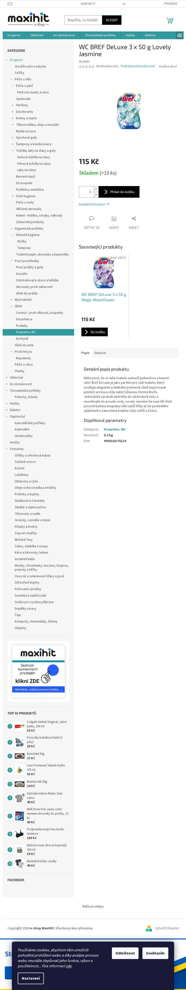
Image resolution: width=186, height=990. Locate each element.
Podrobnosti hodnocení (138, 66)
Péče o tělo (23, 79)
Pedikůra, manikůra (30, 189)
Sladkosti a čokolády (30, 500)
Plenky (19, 371)
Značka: (168, 66)
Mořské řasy (24, 539)
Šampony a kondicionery (34, 144)
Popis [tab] (85, 353)
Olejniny (20, 628)
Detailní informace (92, 204)
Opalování (23, 99)
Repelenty (23, 358)
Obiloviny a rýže (26, 481)
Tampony (24, 248)
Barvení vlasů (25, 176)
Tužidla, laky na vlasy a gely (36, 150)
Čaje (18, 615)
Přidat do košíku (122, 192)
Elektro (15, 410)
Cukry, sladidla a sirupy (31, 546)
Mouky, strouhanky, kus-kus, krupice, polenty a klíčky (42, 567)
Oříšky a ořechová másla (32, 455)
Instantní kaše (25, 559)
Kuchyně (22, 338)
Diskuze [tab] (100, 353)
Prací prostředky (27, 261)
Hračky (15, 442)
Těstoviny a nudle (27, 513)
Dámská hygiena (27, 234)
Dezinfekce (24, 319)
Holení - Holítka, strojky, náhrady (39, 215)
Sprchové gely (26, 137)
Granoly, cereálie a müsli (32, 520)
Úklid (18, 306)
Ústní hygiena (25, 196)
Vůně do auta (24, 345)
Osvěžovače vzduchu (30, 66)
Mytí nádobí (23, 299)
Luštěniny (22, 474)
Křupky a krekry (26, 526)
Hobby (14, 403)
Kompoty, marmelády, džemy (36, 621)
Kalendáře (22, 429)
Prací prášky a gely (29, 267)
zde (69, 966)
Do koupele (24, 183)
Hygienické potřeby (29, 228)
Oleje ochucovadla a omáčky (35, 487)
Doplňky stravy (25, 608)
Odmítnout (125, 953)
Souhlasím (155, 953)
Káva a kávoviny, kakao (31, 552)
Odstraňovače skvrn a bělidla (37, 280)
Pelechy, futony (26, 397)
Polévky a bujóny (27, 494)
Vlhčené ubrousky (29, 209)
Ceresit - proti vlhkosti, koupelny (39, 312)
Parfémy (22, 105)
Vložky (22, 241)
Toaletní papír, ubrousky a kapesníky (42, 254)
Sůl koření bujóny (27, 582)
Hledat (112, 20)
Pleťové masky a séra (33, 92)
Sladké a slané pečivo (30, 507)
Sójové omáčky (26, 533)
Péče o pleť (24, 85)
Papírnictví (17, 416)
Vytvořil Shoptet (167, 928)
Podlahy (22, 325)
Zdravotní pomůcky (30, 222)
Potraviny (17, 449)
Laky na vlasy (26, 170)
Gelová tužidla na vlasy (33, 157)
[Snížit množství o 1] (96, 194)
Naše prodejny (93, 906)
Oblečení (16, 377)
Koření (19, 468)
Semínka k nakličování (30, 595)
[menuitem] (14, 35)
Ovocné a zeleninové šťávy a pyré (39, 576)
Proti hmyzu (23, 351)
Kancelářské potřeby (30, 423)
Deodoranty (24, 111)
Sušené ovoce (25, 461)
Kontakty (88, 4)
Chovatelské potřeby (25, 390)
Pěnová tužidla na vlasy (34, 163)
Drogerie (16, 60)
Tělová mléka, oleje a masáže (37, 124)
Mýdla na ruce (26, 131)
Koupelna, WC (26, 332)
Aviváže (21, 273)
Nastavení (31, 978)
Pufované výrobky (28, 589)
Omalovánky (24, 436)
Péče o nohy (25, 202)
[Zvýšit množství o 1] (96, 189)
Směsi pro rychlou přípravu (34, 602)
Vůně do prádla (27, 293)
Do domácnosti (21, 384)
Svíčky (19, 72)
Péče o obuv (24, 364)
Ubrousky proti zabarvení (34, 287)
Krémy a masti (26, 118)
